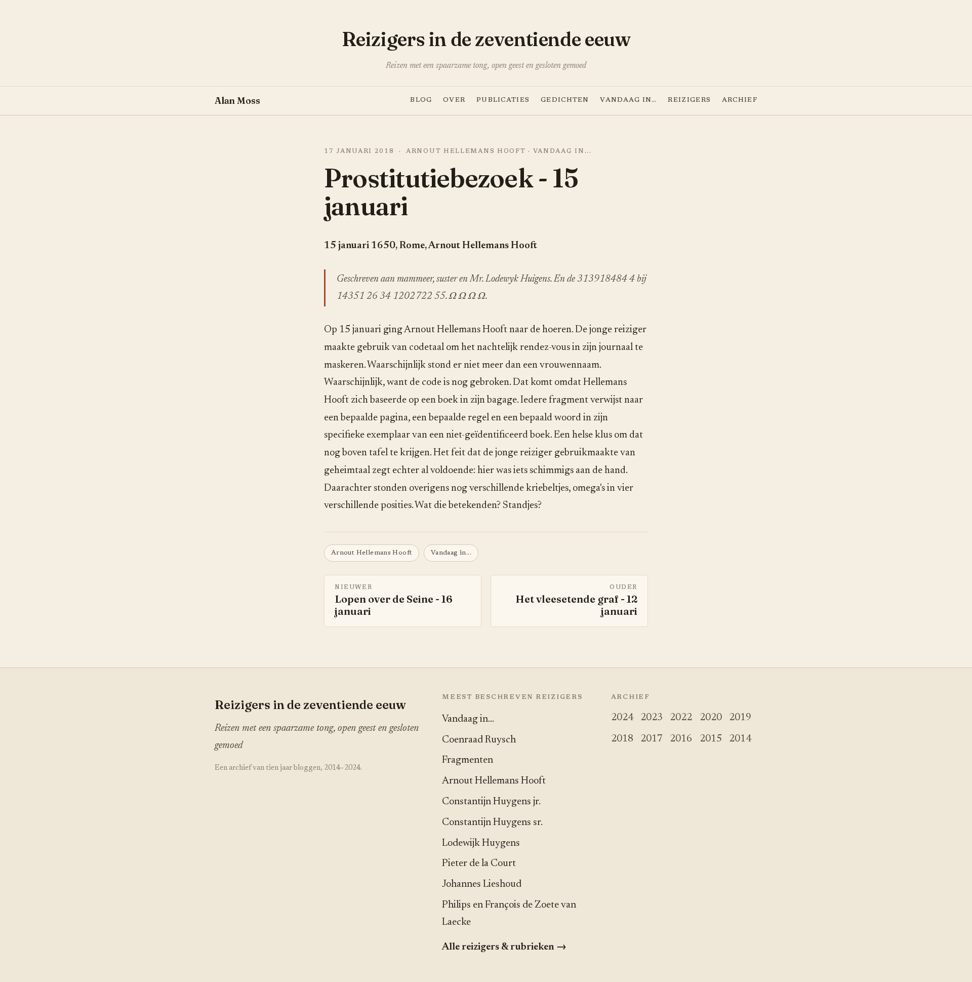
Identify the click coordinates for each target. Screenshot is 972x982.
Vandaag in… (628, 99)
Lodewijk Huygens (481, 843)
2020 (711, 718)
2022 (681, 718)
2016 (681, 739)
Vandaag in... (562, 151)
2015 (711, 739)
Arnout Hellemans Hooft (465, 151)
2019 (740, 718)
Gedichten (565, 99)
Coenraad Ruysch (479, 740)
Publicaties (503, 99)
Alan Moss (237, 100)
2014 (740, 739)
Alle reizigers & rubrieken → (504, 947)
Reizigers (689, 99)
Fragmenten (467, 760)
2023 (651, 718)
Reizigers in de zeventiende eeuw (486, 39)
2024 (622, 718)
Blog (421, 99)
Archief (739, 99)
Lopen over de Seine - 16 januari (394, 601)
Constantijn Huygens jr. (491, 802)
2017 (651, 739)
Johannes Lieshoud (481, 884)
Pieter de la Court (479, 863)
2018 (622, 739)
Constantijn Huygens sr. (492, 822)
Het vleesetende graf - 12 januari (576, 601)
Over (454, 99)
